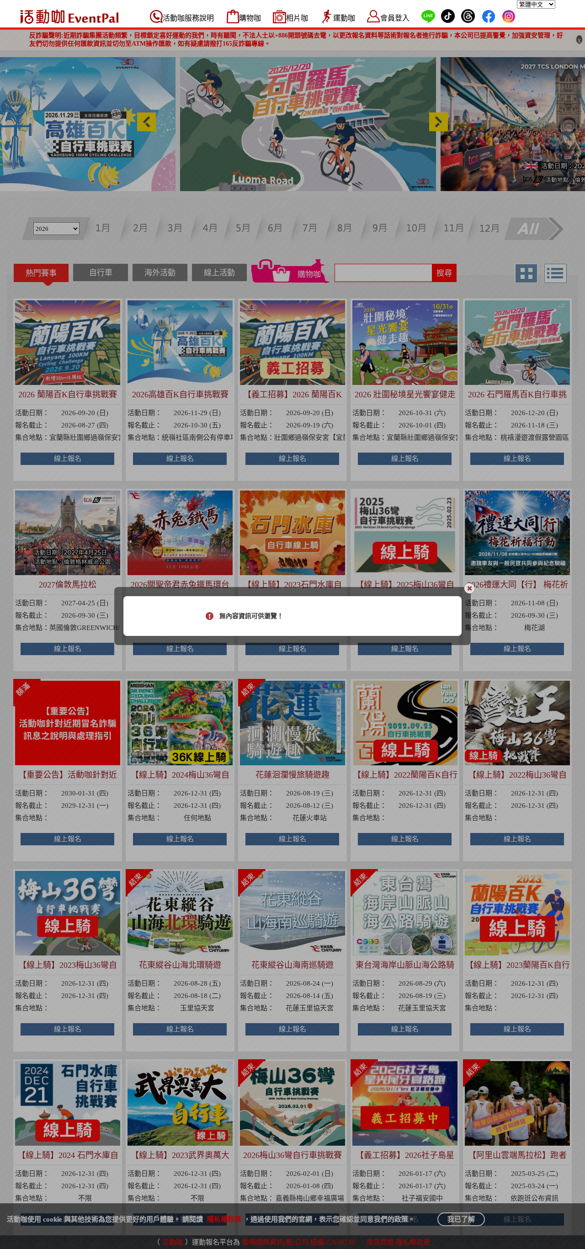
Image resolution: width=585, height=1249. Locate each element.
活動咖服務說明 (188, 18)
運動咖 (344, 18)
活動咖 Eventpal (69, 16)
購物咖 (250, 18)
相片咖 (297, 18)
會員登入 (395, 18)
